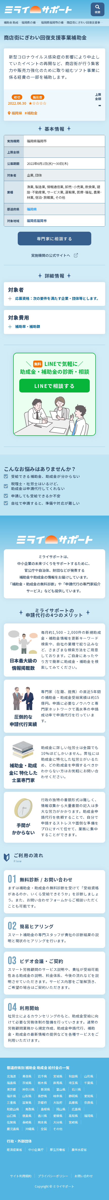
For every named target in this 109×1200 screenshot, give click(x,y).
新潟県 (45, 1089)
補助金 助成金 (12, 22)
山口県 (11, 1115)
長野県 (42, 1096)
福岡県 (32, 209)
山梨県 (26, 1096)
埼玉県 (73, 1082)
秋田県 (73, 1076)
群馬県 (57, 1082)
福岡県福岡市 (37, 220)
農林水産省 (79, 1149)
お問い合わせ (84, 1176)
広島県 (76, 1109)
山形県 (88, 1076)
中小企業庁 (36, 1149)
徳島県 (26, 1115)
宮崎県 (73, 1122)
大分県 (57, 1122)
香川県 (42, 1115)
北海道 (11, 1076)
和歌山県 (13, 1109)
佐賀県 (11, 1122)
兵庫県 (73, 1102)
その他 (57, 1129)
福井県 (11, 1096)
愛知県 (88, 1096)
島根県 (45, 1109)
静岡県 (73, 1096)
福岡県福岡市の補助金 (55, 22)
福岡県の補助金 (31, 22)
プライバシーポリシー (53, 1176)
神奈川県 (28, 1089)
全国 (44, 1129)
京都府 (42, 1102)
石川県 (76, 1089)
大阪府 (57, 1102)
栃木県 (42, 1082)
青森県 (26, 1076)
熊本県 (42, 1122)
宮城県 (57, 1076)
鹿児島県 (13, 1129)
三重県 (11, 1102)
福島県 (11, 1082)
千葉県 (88, 1082)
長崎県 (26, 1122)
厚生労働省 (57, 1149)
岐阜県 (57, 1096)
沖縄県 (29, 1129)
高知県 (73, 1115)
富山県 (60, 1089)
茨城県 (26, 1082)
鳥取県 (29, 1109)
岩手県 (42, 1076)
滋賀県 (26, 1102)
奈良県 (88, 1102)
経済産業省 (14, 1149)
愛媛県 (57, 1115)
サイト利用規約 (20, 1176)
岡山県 (60, 1109)
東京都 (11, 1089)
